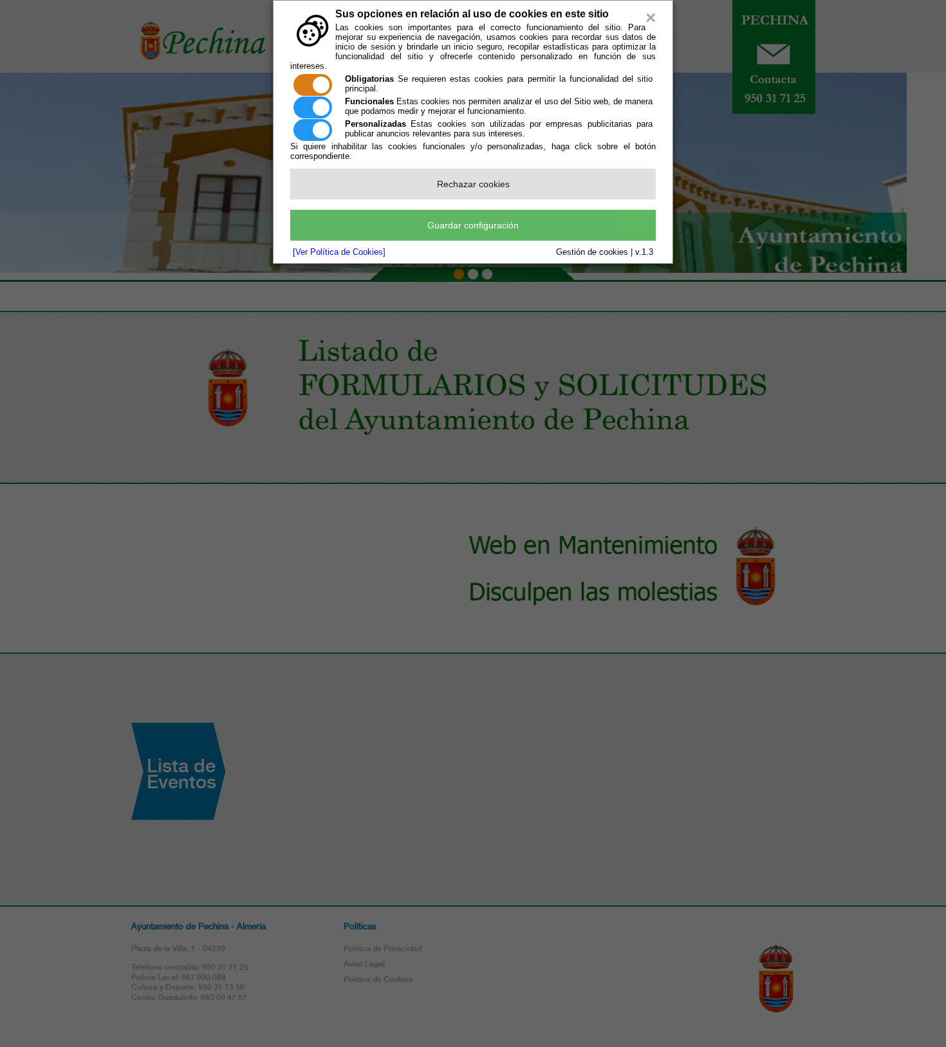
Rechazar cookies (473, 184)
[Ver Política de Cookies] (339, 252)
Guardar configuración (473, 225)
